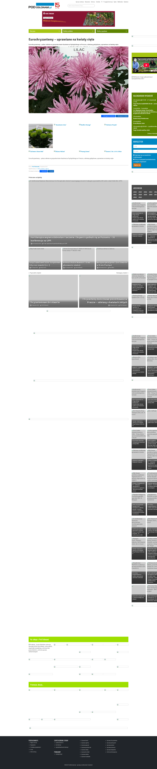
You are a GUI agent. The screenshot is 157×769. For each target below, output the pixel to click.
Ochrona (93, 2)
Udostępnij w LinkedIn (123, 116)
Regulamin (32, 745)
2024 (145, 192)
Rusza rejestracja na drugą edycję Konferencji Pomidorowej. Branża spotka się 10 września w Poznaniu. (138, 216)
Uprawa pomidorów (86, 747)
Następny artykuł (121, 273)
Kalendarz (126, 2)
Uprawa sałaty (84, 749)
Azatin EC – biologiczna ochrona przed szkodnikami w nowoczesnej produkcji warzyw (138, 370)
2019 (145, 195)
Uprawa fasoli (84, 740)
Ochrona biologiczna (112, 752)
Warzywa (32, 31)
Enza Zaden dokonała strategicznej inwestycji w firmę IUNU (138, 442)
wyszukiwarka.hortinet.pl (62, 747)
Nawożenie (87, 2)
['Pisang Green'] (91, 151)
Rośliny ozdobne (68, 31)
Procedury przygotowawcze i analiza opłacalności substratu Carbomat (137, 575)
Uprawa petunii (110, 745)
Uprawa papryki (85, 745)
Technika (98, 2)
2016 (135, 197)
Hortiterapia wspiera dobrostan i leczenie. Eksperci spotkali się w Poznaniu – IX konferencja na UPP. (138, 532)
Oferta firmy (33, 752)
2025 (140, 192)
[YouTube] (107, 5)
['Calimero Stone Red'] (41, 151)
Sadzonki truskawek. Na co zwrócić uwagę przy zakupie (138, 597)
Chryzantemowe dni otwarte (45, 302)
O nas (31, 749)
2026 (135, 192)
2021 (135, 195)
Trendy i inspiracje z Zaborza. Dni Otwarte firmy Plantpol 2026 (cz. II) (138, 423)
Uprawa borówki (85, 752)
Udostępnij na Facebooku (109, 116)
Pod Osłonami (35, 166)
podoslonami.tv (59, 742)
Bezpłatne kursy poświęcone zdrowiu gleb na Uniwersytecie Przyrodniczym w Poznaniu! (138, 287)
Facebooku (44, 171)
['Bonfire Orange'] (91, 136)
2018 (150, 195)
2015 (140, 197)
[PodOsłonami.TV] (123, 5)
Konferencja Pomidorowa (140, 118)
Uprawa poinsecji (111, 747)
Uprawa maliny (85, 754)
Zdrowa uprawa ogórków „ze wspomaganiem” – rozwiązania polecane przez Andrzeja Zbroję (138, 309)
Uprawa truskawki (85, 756)
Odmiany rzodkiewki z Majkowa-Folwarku (138, 235)
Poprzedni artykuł (35, 273)
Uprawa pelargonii (111, 743)
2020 (140, 195)
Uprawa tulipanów (111, 749)
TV (101, 2)
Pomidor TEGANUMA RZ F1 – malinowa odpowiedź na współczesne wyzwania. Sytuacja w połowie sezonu (138, 487)
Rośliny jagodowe (102, 31)
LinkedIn (51, 171)
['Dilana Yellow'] (66, 151)
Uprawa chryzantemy (112, 740)
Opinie (115, 2)
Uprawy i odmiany (80, 2)
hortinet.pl (58, 745)
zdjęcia (47, 168)
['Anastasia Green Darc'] (41, 136)
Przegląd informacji (108, 2)
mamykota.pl (59, 754)
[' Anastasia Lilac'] (66, 136)
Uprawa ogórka (85, 743)
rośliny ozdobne (41, 168)
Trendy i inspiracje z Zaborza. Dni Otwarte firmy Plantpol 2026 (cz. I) (138, 551)
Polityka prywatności (35, 747)
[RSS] (116, 5)
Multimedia (120, 2)
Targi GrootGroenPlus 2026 (141, 130)
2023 (150, 192)
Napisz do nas (33, 742)
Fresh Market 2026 (139, 123)
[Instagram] (110, 5)
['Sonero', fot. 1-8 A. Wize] (116, 151)
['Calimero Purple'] (116, 136)
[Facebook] (104, 5)
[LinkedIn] (113, 5)
